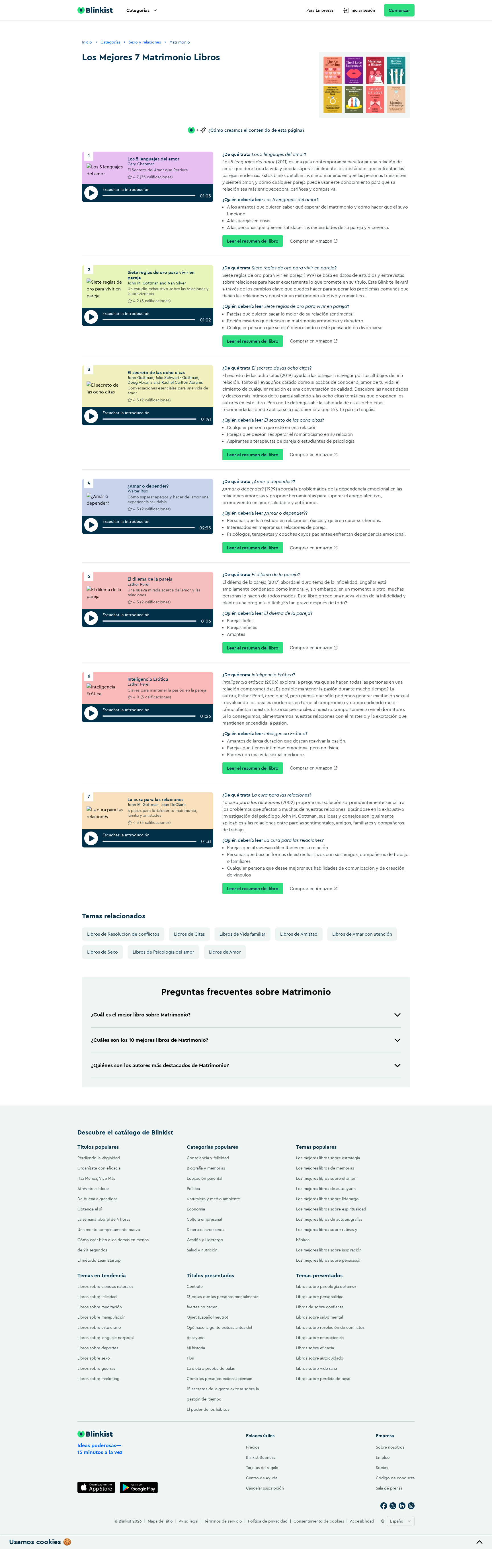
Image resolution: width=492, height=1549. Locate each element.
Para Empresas (319, 10)
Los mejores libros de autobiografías (329, 1219)
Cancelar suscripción (265, 1488)
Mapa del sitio (160, 1521)
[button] (246, 1014)
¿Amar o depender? (148, 486)
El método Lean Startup (99, 1260)
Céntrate (195, 1286)
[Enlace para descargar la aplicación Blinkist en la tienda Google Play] (139, 1487)
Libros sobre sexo (93, 1358)
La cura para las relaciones (155, 799)
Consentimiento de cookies (319, 1521)
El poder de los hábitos (208, 1409)
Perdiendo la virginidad (98, 1157)
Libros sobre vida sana (316, 1368)
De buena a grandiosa (97, 1198)
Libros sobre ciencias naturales (105, 1286)
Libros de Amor (225, 952)
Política (193, 1188)
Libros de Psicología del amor (163, 952)
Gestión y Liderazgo (205, 1239)
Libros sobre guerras (96, 1368)
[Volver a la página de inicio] (95, 10)
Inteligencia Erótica (148, 679)
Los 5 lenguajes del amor (153, 159)
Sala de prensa (389, 1488)
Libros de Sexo (102, 952)
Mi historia (196, 1347)
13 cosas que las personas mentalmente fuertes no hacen (223, 1301)
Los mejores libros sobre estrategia (328, 1157)
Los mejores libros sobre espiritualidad (331, 1209)
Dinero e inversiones (205, 1229)
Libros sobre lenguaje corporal (105, 1337)
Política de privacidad (268, 1521)
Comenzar (399, 10)
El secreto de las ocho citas (156, 372)
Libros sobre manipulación (101, 1317)
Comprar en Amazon (311, 241)
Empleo (383, 1457)
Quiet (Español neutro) (207, 1317)
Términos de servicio (223, 1521)
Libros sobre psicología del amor (326, 1286)
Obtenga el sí (89, 1209)
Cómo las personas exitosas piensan (219, 1378)
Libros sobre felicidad (97, 1296)
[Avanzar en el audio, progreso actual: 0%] (148, 196)
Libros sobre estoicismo (99, 1327)
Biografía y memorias (206, 1168)
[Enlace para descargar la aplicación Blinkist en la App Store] (96, 1487)
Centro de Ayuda (261, 1477)
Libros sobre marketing (98, 1378)
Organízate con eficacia (98, 1168)
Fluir (190, 1358)
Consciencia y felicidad (208, 1157)
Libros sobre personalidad (320, 1296)
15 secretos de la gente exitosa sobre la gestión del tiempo (223, 1394)
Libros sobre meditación (99, 1306)
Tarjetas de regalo (262, 1467)
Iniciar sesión (362, 10)
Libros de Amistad (298, 934)
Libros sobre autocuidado (319, 1358)
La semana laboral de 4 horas (103, 1219)
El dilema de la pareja (150, 579)
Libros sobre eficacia (315, 1347)
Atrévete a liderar (93, 1188)
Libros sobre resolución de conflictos (330, 1327)
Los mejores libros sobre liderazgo (327, 1198)
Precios (252, 1447)
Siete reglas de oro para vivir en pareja (161, 274)
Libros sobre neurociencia (320, 1337)
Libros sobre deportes (97, 1347)
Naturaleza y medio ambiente (213, 1198)
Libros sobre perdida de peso (323, 1378)
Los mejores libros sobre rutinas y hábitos (326, 1234)
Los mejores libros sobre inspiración (329, 1250)
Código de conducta (395, 1477)
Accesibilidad (362, 1521)
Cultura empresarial (204, 1219)
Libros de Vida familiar (242, 934)
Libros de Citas (189, 934)
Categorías (137, 10)
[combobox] (401, 1521)
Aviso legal (188, 1521)
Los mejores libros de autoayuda (326, 1188)
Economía (196, 1209)
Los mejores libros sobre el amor (326, 1178)
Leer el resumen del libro (252, 241)
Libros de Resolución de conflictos (123, 934)
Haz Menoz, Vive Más (96, 1178)
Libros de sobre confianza (319, 1306)
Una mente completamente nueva (108, 1229)
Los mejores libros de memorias (325, 1168)
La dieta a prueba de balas (211, 1368)
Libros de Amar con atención (362, 934)
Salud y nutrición (202, 1250)
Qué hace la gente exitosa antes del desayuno (219, 1332)
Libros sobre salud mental (319, 1317)
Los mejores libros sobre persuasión (329, 1260)
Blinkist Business (260, 1457)
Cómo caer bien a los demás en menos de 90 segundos (113, 1245)
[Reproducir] (91, 193)
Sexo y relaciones (145, 42)
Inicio (87, 42)
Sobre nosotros (390, 1447)
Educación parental (204, 1178)
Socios (382, 1467)
